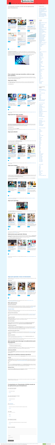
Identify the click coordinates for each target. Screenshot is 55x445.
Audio (39, 47)
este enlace (15, 232)
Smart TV (40, 72)
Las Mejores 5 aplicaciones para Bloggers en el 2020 (31, 26)
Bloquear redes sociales (41, 100)
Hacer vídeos (40, 115)
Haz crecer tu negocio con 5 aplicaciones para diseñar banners (12, 153)
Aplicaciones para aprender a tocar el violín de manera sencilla (31, 291)
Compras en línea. (41, 54)
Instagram (40, 95)
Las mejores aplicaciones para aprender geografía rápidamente (22, 222)
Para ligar (40, 91)
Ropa (39, 169)
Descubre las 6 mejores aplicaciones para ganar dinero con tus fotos (31, 188)
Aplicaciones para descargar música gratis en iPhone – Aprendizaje (42, 41)
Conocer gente (22, 3)
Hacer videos (41, 3)
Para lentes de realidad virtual (42, 175)
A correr (40, 140)
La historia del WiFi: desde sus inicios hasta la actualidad (31, 38)
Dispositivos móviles (41, 57)
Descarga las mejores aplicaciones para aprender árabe (22, 246)
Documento (40, 58)
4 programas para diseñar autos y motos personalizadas (22, 153)
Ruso (39, 150)
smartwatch (40, 73)
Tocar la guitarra (41, 154)
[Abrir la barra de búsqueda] (45, 3)
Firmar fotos (40, 123)
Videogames (40, 82)
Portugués (40, 143)
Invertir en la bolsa (41, 135)
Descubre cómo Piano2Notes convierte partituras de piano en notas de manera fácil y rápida (42, 14)
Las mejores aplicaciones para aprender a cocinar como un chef (31, 222)
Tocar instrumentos (41, 153)
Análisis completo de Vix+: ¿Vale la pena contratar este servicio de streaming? (43, 12)
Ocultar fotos (40, 120)
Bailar (39, 133)
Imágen (19, 3)
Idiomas (40, 141)
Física (39, 136)
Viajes (39, 79)
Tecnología (40, 75)
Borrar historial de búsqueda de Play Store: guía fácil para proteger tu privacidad (22, 26)
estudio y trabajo (41, 61)
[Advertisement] (22, 13)
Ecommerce (40, 59)
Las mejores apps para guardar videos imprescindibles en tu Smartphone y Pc (21, 101)
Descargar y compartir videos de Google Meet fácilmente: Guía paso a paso (12, 25)
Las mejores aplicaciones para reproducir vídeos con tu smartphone (31, 101)
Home (10, 3)
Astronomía (40, 46)
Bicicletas (40, 174)
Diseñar (29, 3)
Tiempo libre (37, 3)
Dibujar (40, 129)
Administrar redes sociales (42, 99)
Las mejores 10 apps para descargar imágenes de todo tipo (12, 188)
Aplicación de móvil (41, 30)
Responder (10, 392)
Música (40, 68)
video (39, 80)
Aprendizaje (40, 45)
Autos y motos (40, 173)
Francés (40, 142)
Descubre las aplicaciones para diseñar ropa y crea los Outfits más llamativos (31, 154)
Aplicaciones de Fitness (41, 35)
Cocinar (40, 134)
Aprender (26, 3)
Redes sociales (13, 3)
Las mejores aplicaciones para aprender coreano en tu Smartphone (31, 247)
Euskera (40, 147)
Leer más (32, 307)
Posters (40, 168)
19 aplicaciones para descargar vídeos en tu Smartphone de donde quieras (12, 102)
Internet (40, 67)
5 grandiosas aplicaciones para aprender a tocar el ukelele (12, 291)
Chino (39, 149)
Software (40, 74)
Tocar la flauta (40, 157)
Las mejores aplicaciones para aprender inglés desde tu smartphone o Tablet (11, 247)
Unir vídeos (40, 105)
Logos (39, 166)
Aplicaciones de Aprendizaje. (42, 34)
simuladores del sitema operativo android (22, 360)
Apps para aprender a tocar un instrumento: (19, 276)
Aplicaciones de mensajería (42, 36)
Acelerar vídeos (41, 109)
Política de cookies (25, 444)
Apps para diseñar (41, 164)
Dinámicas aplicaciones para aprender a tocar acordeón (21, 291)
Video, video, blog (41, 81)
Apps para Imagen (41, 118)
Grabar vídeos (40, 110)
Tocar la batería (41, 156)
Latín (39, 146)
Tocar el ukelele (41, 160)
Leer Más (9, 41)
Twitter (40, 96)
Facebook (40, 94)
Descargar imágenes (41, 124)
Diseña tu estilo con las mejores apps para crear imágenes (22, 188)
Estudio (40, 60)
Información (40, 65)
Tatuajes (40, 172)
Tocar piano (40, 155)
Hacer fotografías (41, 125)
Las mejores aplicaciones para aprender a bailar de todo (11, 222)
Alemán (40, 148)
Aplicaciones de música (41, 37)
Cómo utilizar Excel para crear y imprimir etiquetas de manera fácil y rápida (22, 42)
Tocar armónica (41, 161)
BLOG (43, 3)
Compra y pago (40, 53)
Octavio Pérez (11, 403)
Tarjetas (40, 165)
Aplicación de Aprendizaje (42, 24)
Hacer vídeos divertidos (41, 116)
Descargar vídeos (41, 104)
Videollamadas (40, 106)
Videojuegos (40, 83)
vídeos (16, 3)
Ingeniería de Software (41, 66)
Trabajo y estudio (33, 3)
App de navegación (41, 44)
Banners (40, 167)
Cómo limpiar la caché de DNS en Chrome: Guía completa (12, 38)
